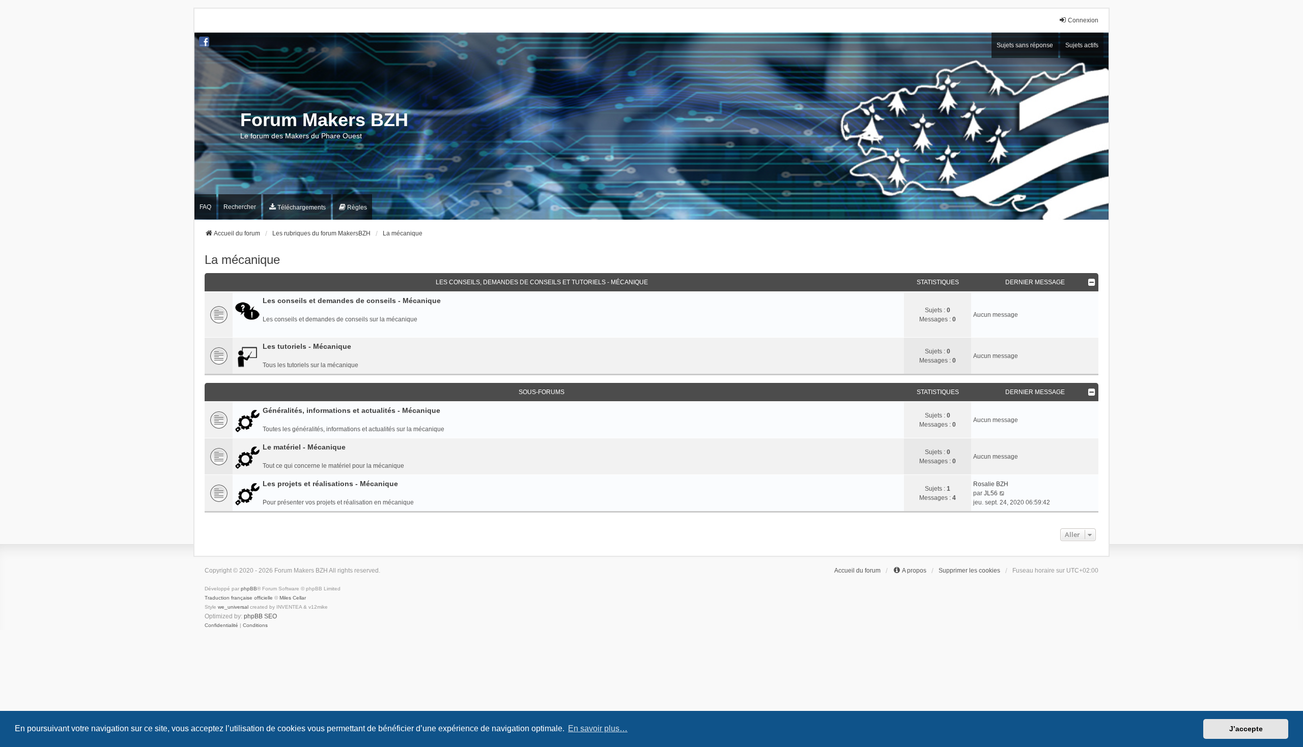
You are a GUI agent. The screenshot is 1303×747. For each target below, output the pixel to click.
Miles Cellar (292, 598)
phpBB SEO (260, 616)
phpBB (249, 588)
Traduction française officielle (239, 598)
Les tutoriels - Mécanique (307, 346)
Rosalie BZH (990, 484)
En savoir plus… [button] (598, 728)
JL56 (991, 493)
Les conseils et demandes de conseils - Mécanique (352, 300)
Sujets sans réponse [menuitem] (1025, 45)
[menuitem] (297, 207)
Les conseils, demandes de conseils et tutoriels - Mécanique (542, 282)
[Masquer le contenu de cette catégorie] (1091, 282)
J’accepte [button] (1246, 729)
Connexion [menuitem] (1083, 20)
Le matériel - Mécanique (304, 447)
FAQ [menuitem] (205, 207)
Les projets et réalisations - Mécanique (330, 484)
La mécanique (242, 259)
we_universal (233, 607)
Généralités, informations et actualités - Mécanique (351, 410)
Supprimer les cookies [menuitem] (969, 570)
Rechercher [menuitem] (239, 207)
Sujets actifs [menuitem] (1081, 45)
